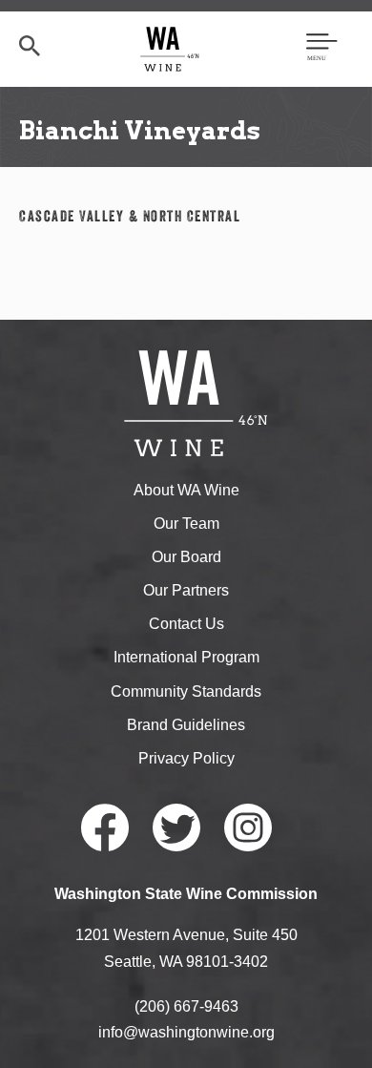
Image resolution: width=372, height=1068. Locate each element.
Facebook (105, 827)
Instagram (248, 827)
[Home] (170, 48)
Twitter (176, 827)
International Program (186, 657)
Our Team (186, 523)
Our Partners (186, 590)
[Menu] (322, 48)
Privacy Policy (186, 758)
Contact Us (186, 624)
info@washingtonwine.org (186, 1032)
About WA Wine (186, 490)
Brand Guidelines (186, 725)
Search (29, 45)
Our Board (186, 557)
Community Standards (186, 691)
